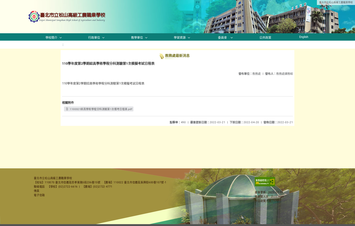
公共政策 (265, 37)
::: (63, 44)
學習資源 (180, 37)
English (303, 37)
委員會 (222, 37)
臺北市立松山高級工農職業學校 (336, 2)
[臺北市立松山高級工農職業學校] (67, 16)
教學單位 (137, 37)
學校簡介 (51, 37)
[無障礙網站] (265, 185)
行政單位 (94, 37)
